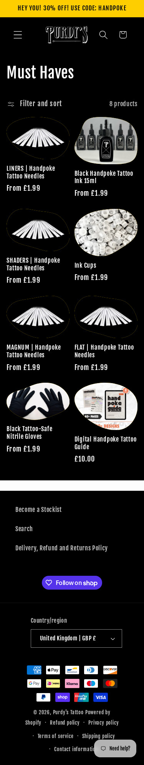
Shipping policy (98, 736)
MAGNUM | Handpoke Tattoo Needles (34, 351)
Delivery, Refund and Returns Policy (61, 548)
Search (24, 529)
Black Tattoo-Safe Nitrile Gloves (29, 432)
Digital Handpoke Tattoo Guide (105, 443)
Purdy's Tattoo (68, 712)
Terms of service (56, 736)
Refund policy (64, 723)
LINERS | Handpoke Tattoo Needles (31, 172)
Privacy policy (103, 723)
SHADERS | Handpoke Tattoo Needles (33, 264)
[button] (18, 35)
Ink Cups (85, 265)
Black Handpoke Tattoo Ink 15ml (103, 177)
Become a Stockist (38, 509)
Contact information (76, 749)
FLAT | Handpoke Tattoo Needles (104, 351)
